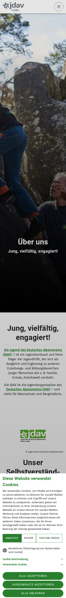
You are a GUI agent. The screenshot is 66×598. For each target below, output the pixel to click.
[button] (33, 559)
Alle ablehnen (33, 593)
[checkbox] (33, 550)
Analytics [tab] (12, 538)
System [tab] (28, 538)
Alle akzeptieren (33, 576)
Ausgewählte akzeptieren (33, 584)
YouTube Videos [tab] (49, 538)
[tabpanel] (33, 556)
